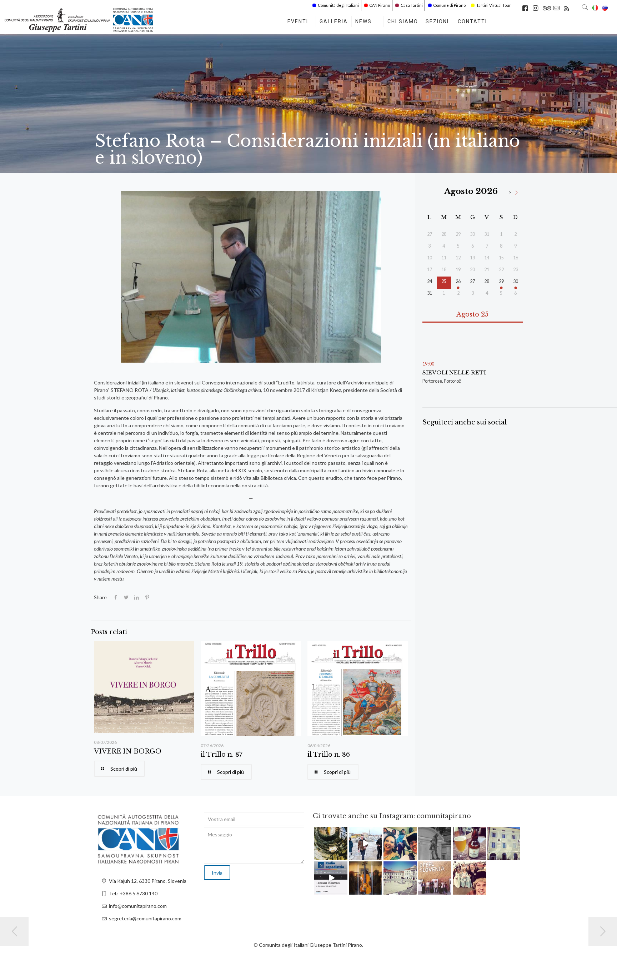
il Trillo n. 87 (221, 754)
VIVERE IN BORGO (127, 751)
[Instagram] (343, 856)
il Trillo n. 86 (328, 754)
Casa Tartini (412, 5)
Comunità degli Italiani (338, 5)
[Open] (330, 843)
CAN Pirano (379, 5)
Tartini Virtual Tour (493, 5)
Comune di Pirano (449, 5)
